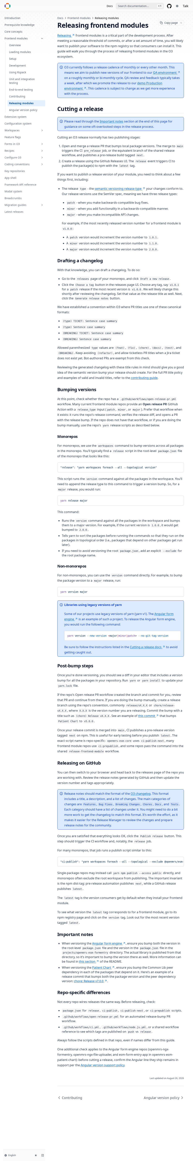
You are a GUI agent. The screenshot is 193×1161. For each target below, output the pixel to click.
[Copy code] (178, 466)
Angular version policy (23, 110)
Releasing (64, 35)
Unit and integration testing (22, 81)
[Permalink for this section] (106, 109)
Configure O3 (13, 157)
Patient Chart (101, 967)
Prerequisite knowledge (19, 25)
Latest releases (14, 211)
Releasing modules (21, 103)
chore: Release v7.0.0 (88, 981)
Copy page (171, 22)
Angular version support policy (102, 1065)
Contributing (17, 96)
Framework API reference (20, 184)
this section (87, 961)
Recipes (9, 150)
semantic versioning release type (118, 189)
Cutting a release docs (146, 647)
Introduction (12, 18)
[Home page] (8, 6)
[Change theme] (35, 1155)
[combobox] (140, 6)
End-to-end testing (21, 89)
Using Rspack (17, 72)
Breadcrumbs (13, 198)
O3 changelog (141, 794)
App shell (10, 178)
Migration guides (15, 205)
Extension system (15, 117)
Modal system (13, 191)
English (12, 1155)
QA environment (165, 72)
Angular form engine (107, 943)
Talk (185, 6)
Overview (15, 45)
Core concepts (13, 31)
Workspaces (12, 130)
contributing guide (144, 378)
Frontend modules (16, 38)
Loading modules (20, 52)
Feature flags (13, 137)
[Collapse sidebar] (42, 1155)
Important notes (111, 121)
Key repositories (15, 171)
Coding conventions (17, 164)
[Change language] (177, 6)
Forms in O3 (12, 144)
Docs (110, 6)
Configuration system (18, 123)
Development (17, 65)
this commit (146, 716)
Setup (12, 58)
